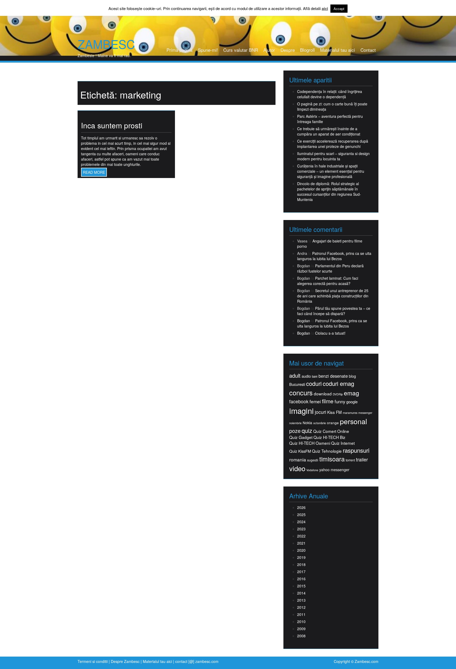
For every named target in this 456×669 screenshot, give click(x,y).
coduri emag (338, 383)
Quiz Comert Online (331, 431)
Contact (368, 49)
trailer (362, 459)
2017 (301, 571)
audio (306, 376)
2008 (301, 635)
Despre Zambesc (125, 661)
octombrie (319, 423)
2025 (301, 514)
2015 (301, 585)
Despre (288, 49)
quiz (307, 430)
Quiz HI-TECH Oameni (309, 443)
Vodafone (312, 470)
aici (325, 8)
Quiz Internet (343, 443)
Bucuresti (297, 384)
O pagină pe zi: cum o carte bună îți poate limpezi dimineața (332, 106)
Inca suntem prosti (111, 125)
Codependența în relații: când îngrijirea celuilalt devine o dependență (329, 94)
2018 (301, 564)
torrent (350, 460)
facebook (298, 401)
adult (295, 375)
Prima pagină (179, 49)
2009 (301, 628)
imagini (301, 410)
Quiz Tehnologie (327, 451)
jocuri (320, 412)
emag (351, 393)
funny (340, 401)
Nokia (307, 422)
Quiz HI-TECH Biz (329, 437)
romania (297, 459)
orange (333, 422)
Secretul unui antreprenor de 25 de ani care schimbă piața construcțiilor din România (332, 296)
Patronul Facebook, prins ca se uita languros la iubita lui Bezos (334, 256)
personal (353, 421)
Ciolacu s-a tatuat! (330, 333)
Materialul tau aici (337, 49)
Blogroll (307, 49)
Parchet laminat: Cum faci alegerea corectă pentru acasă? (327, 280)
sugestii (312, 460)
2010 (301, 621)
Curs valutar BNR (240, 49)
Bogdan (303, 320)
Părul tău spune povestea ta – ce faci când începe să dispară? (333, 311)
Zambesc (106, 43)
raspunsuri (356, 450)
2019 (301, 557)
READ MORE (94, 172)
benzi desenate (333, 376)
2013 (301, 600)
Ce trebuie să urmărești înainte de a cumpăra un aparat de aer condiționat (328, 131)
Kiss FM (334, 412)
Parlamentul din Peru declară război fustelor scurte (330, 268)
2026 (301, 507)
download (323, 393)
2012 (301, 607)
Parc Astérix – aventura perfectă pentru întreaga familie (330, 119)
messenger (365, 413)
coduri (314, 383)
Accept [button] (339, 8)
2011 (301, 614)
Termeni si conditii (93, 661)
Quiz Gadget (300, 437)
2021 (301, 543)
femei (315, 401)
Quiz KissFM (300, 451)
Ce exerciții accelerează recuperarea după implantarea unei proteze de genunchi (332, 143)
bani (314, 376)
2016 (301, 578)
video (297, 468)
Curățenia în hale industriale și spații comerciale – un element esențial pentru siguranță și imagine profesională (330, 171)
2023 (301, 528)
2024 (301, 521)
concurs (301, 392)
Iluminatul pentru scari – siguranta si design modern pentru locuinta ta (333, 156)
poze (295, 430)
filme (328, 401)
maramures (350, 413)
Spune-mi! (208, 49)
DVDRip (338, 394)
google (352, 401)
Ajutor (269, 49)
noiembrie (295, 423)
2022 (301, 536)
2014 (301, 593)
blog (352, 376)
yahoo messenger (334, 469)
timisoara (332, 459)
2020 (301, 550)
